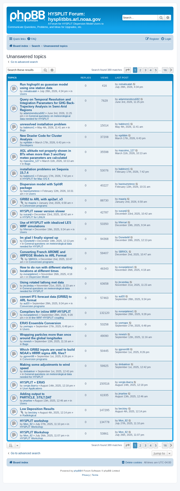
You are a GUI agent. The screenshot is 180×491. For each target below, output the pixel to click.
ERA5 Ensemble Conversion (40, 323)
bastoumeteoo (31, 191)
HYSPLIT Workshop (31, 426)
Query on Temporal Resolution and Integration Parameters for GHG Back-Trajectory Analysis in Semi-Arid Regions (47, 105)
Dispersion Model (39, 276)
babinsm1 (28, 127)
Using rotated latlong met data (42, 282)
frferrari (27, 229)
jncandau (28, 285)
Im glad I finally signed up (39, 237)
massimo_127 (31, 161)
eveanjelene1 (30, 274)
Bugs (23, 130)
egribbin (27, 142)
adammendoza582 (34, 113)
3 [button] (145, 70)
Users (23, 94)
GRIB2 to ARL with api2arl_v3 (41, 199)
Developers (26, 145)
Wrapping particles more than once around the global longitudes (45, 336)
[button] (127, 70)
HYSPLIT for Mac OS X (35, 178)
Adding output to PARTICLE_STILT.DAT (36, 395)
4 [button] (150, 70)
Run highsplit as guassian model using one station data (44, 86)
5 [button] (156, 70)
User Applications (32, 388)
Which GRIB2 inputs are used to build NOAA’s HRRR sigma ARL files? (47, 351)
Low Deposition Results (37, 409)
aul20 (26, 303)
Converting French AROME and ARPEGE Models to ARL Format (43, 253)
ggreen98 (28, 356)
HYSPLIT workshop (34, 421)
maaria (32, 202)
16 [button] (165, 70)
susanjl (27, 214)
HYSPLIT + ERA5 (32, 382)
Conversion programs (34, 205)
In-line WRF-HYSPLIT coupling (46, 317)
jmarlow (27, 400)
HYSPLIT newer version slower (42, 211)
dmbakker (29, 371)
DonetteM (28, 240)
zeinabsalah (30, 91)
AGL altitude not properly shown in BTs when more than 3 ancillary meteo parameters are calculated (45, 154)
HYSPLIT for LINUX (33, 217)
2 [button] (140, 70)
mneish (27, 341)
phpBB (77, 470)
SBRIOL (33, 259)
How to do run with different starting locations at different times (46, 269)
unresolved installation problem (43, 124)
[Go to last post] (134, 84)
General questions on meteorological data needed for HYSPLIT (45, 117)
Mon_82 (28, 424)
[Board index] (28, 15)
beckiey (32, 412)
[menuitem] (31, 39)
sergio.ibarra (30, 385)
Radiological (29, 415)
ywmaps (28, 326)
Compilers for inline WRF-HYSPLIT (45, 311)
